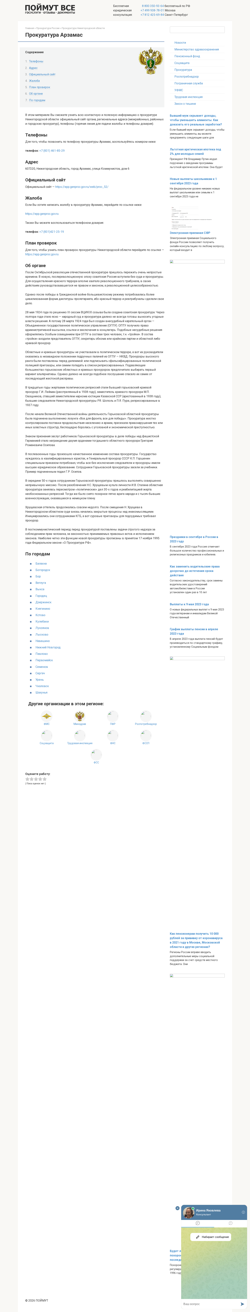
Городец (41, 596)
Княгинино (43, 608)
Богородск (43, 570)
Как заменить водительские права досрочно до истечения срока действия (195, 571)
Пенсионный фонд (187, 56)
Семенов (42, 667)
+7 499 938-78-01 (152, 10)
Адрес (33, 68)
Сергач (40, 673)
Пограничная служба (188, 83)
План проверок (39, 87)
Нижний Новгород (48, 647)
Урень (40, 679)
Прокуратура (183, 70)
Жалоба (34, 81)
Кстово (40, 615)
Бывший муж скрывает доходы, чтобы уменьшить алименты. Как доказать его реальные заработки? (196, 120)
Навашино (43, 641)
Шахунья (41, 692)
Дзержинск (43, 602)
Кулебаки (42, 621)
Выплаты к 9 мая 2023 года (189, 604)
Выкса (40, 589)
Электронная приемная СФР (190, 233)
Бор (38, 576)
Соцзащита (181, 63)
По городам (37, 100)
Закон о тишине (185, 103)
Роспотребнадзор (186, 76)
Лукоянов (42, 628)
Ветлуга (41, 583)
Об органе (36, 93)
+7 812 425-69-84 (152, 15)
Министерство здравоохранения (196, 49)
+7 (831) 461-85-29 (52, 150)
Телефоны (36, 61)
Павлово (42, 654)
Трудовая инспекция (188, 97)
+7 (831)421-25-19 (51, 231)
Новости (180, 42)
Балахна (41, 563)
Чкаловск (42, 686)
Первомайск (44, 660)
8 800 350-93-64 (152, 6)
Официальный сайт (42, 74)
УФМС (178, 90)
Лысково (42, 634)
